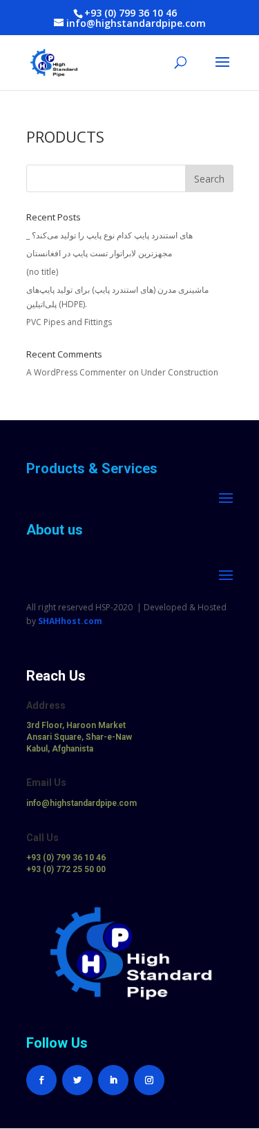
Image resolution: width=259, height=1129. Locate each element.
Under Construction (179, 372)
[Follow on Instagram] (149, 1080)
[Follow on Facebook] (41, 1080)
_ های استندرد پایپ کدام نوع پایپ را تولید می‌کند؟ (109, 235)
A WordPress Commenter (76, 372)
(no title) (42, 272)
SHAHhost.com (70, 621)
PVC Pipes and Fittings (69, 322)
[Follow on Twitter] (77, 1080)
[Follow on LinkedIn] (113, 1080)
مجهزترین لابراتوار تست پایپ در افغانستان (99, 253)
